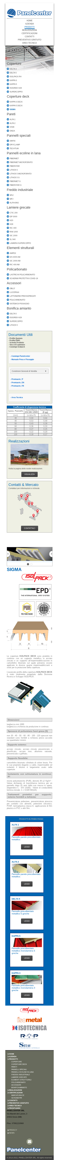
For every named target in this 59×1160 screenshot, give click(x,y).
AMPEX (13, 253)
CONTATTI (29, 36)
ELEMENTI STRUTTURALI (21, 1080)
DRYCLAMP (15, 145)
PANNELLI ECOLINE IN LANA (22, 1072)
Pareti (11, 114)
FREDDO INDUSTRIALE (20, 1074)
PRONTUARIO (14, 1108)
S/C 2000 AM (15, 261)
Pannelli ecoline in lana (24, 153)
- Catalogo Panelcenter (20, 356)
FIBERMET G (15, 181)
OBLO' (12, 288)
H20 (11, 220)
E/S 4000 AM (15, 257)
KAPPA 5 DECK (16, 106)
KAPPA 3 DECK (16, 102)
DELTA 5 (13, 73)
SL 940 (13, 239)
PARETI (14, 1067)
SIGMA (10, 59)
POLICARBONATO (17, 300)
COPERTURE (16, 1062)
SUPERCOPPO (16, 92)
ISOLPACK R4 (15, 77)
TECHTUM (14, 148)
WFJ (11, 199)
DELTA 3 (13, 69)
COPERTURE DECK (35, 57)
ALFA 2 (12, 123)
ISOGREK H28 (16, 88)
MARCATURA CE (17, 1095)
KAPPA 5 (13, 84)
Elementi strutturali (20, 248)
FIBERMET (14, 158)
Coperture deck (18, 96)
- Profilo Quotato (15, 338)
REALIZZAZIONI (29, 30)
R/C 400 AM (15, 265)
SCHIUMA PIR (16, 1098)
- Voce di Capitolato (16, 345)
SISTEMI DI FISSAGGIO (19, 304)
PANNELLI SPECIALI (19, 1069)
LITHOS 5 (14, 170)
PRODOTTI (30, 27)
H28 (11, 224)
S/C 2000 (13, 236)
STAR (12, 127)
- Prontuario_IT (16, 379)
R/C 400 (13, 228)
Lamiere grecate (18, 207)
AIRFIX (12, 141)
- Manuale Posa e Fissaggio (22, 359)
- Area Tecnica (16, 397)
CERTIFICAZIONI (29, 33)
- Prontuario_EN (17, 382)
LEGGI (26, 847)
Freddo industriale (20, 190)
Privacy (13, 1130)
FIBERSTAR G (15, 185)
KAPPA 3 (13, 80)
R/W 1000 (14, 232)
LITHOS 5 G (15, 177)
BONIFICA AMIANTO (19, 1087)
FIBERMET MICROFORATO (21, 162)
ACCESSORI (16, 1085)
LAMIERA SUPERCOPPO (20, 243)
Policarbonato (17, 269)
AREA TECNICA (29, 43)
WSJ (11, 195)
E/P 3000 (13, 217)
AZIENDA (29, 24)
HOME (30, 20)
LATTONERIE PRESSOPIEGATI (23, 296)
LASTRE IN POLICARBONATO (22, 275)
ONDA (12, 131)
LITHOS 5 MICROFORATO (20, 174)
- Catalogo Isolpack (16, 347)
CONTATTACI (29, 528)
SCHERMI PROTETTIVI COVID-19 (24, 278)
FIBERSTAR (15, 166)
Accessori (14, 283)
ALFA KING (14, 203)
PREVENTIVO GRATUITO (29, 40)
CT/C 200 (14, 213)
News (12, 1133)
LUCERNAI (14, 292)
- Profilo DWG (14, 340)
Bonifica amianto (19, 308)
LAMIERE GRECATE (19, 1077)
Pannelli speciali (19, 135)
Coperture (14, 64)
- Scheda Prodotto (16, 343)
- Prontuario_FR (17, 386)
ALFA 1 (12, 119)
